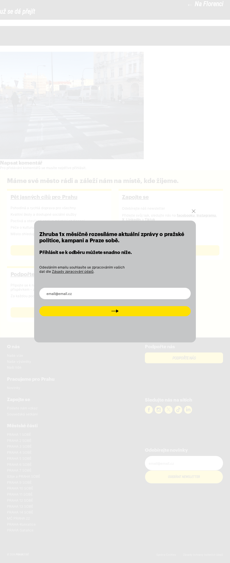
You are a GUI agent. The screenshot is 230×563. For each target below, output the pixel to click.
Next (115, 311)
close (193, 211)
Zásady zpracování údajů (72, 271)
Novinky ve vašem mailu (63, 290)
